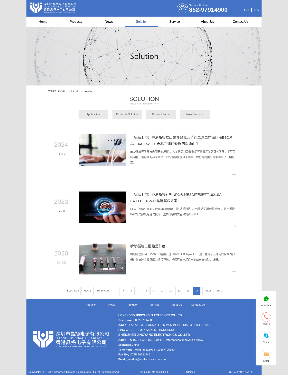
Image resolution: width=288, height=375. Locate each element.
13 (188, 290)
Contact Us (240, 21)
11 (170, 290)
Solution (142, 21)
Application (93, 114)
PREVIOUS (103, 290)
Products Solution (127, 114)
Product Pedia (161, 114)
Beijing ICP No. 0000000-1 (153, 372)
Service (174, 21)
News (109, 21)
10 (161, 290)
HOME (75, 91)
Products (76, 21)
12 (179, 290)
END (219, 290)
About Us (207, 21)
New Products (195, 114)
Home (43, 21)
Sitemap (190, 372)
